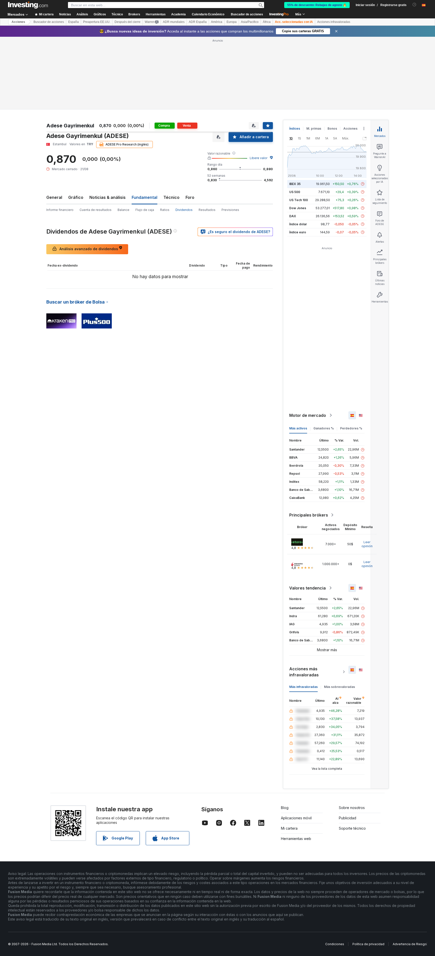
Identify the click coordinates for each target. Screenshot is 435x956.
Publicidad (347, 818)
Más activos (298, 428)
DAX (292, 216)
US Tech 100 (298, 200)
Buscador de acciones (247, 14)
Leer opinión (367, 544)
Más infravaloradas (303, 687)
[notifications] (414, 4)
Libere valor (258, 158)
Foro (190, 197)
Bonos (332, 128)
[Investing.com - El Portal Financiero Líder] (28, 5)
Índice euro (297, 232)
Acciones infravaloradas (333, 22)
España (73, 22)
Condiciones (334, 944)
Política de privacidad (368, 944)
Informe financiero (60, 210)
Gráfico (75, 197)
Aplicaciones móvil (296, 818)
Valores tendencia (307, 588)
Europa (232, 22)
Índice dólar (298, 224)
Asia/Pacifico (250, 22)
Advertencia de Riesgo (410, 944)
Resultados (207, 210)
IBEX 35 (295, 184)
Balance (123, 210)
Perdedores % (351, 428)
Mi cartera (289, 828)
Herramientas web (296, 838)
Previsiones (230, 210)
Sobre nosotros (352, 807)
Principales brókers (308, 515)
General (54, 197)
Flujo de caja (144, 210)
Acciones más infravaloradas (304, 671)
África (267, 22)
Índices (294, 128)
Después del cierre (127, 22)
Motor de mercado (307, 415)
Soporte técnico (352, 828)
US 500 (294, 192)
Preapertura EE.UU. (96, 22)
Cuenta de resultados (96, 210)
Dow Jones (297, 208)
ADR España (198, 22)
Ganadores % (323, 428)
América (216, 22)
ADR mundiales (174, 22)
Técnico (171, 197)
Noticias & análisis (107, 197)
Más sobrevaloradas (339, 687)
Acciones (18, 22)
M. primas (313, 128)
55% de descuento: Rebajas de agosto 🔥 (317, 5)
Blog (284, 807)
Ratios (164, 210)
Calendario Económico (208, 14)
